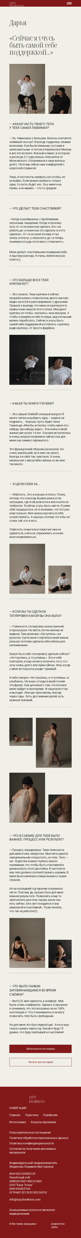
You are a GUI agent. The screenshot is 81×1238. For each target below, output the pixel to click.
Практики (31, 1115)
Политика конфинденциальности (31, 1143)
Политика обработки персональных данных (38, 1138)
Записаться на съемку (40, 1048)
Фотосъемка (17, 1122)
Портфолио (50, 1115)
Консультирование (43, 1122)
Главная (14, 1115)
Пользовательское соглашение (30, 1132)
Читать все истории (40, 1062)
